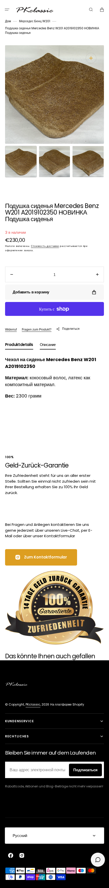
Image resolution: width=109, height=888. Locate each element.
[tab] (19, 346)
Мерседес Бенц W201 (34, 21)
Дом (8, 21)
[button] (7, 9)
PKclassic (33, 704)
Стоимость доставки (45, 246)
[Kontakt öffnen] (98, 860)
